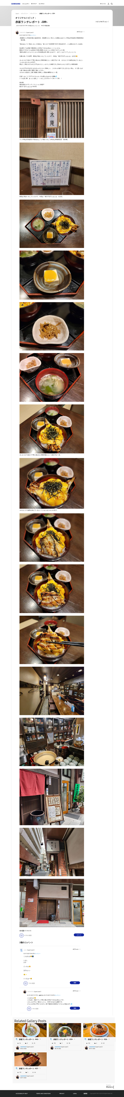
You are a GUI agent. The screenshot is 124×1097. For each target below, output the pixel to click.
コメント (79, 935)
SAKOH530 (23, 1047)
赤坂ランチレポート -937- (28, 1068)
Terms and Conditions (43, 1093)
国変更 (85, 1093)
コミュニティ (25, 3)
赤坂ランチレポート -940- (29, 1039)
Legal (75, 1093)
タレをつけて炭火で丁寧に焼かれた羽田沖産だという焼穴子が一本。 (40, 455)
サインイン (103, 3)
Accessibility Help (21, 1093)
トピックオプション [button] (101, 21)
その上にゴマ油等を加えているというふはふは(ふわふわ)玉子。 (38, 510)
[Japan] (15, 4)
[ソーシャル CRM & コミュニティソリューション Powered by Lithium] (110, 1086)
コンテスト (42, 3)
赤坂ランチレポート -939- (63, 1039)
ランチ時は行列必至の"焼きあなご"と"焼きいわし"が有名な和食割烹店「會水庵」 (44, 139)
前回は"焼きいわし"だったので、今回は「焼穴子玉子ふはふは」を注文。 (41, 196)
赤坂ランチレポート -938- (98, 1039)
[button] (81, 32)
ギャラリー (34, 3)
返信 (75, 982)
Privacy (61, 1093)
